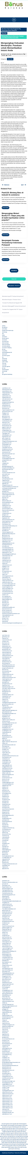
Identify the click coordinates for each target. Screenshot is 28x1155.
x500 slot (16, 1133)
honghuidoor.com (6, 690)
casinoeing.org (5, 837)
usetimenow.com (6, 715)
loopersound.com (6, 428)
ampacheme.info (6, 804)
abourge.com (5, 497)
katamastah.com (6, 1028)
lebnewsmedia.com (7, 450)
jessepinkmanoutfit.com (8, 921)
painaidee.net (5, 960)
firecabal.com (5, 530)
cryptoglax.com (6, 433)
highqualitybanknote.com (8, 543)
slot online (4, 328)
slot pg (20, 1130)
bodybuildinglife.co (6, 1007)
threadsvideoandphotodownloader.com (11, 901)
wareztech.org (5, 918)
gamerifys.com (5, 636)
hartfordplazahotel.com (8, 856)
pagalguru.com (5, 566)
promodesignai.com (7, 597)
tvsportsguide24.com (7, 991)
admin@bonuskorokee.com (17, 54)
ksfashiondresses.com (7, 1017)
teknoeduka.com (6, 577)
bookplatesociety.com (7, 449)
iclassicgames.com (7, 941)
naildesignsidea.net (6, 489)
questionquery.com (6, 769)
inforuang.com (5, 746)
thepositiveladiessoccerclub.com (10, 486)
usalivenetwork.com (7, 904)
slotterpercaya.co (6, 1073)
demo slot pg (5, 343)
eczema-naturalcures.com (8, 472)
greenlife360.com (6, 649)
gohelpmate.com (6, 718)
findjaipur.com (5, 413)
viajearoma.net (5, 480)
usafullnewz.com (6, 388)
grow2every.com (6, 536)
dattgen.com (5, 514)
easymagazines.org (7, 1048)
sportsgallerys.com (6, 977)
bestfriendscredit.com (7, 469)
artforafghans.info (6, 793)
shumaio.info (5, 824)
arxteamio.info (5, 1035)
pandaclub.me (5, 851)
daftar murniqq (15, 1136)
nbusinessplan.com (7, 647)
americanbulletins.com (7, 502)
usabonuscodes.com (7, 582)
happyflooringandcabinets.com (9, 1006)
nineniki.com (5, 693)
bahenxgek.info (5, 898)
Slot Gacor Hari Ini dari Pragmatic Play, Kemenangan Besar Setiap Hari (11, 29)
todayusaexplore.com (7, 392)
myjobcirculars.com (7, 676)
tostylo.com (5, 934)
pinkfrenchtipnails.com (7, 974)
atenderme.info (6, 810)
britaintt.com (5, 618)
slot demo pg (5, 341)
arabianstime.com (6, 505)
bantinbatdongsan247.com (8, 894)
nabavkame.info (6, 859)
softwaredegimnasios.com (8, 585)
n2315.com (5, 733)
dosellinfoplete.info (6, 818)
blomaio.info (5, 816)
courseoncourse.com (7, 893)
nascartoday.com (6, 561)
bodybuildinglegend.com (8, 771)
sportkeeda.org (5, 1042)
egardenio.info (5, 1034)
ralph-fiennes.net (6, 740)
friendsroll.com (5, 455)
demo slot (4, 354)
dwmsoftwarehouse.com (8, 519)
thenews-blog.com (6, 579)
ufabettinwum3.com (7, 1098)
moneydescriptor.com (7, 957)
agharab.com (5, 483)
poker (3, 335)
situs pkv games (6, 366)
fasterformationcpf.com (8, 926)
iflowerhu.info (5, 862)
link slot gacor (5, 338)
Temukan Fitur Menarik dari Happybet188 (12, 302)
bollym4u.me (5, 848)
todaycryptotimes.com (7, 580)
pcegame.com (5, 568)
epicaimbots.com (6, 522)
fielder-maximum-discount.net (9, 741)
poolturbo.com (5, 790)
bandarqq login (10, 1141)
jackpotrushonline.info (7, 905)
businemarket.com (6, 954)
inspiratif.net (5, 638)
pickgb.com (5, 1013)
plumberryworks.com (7, 1064)
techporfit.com (5, 644)
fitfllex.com (5, 743)
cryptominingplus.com (7, 948)
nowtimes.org (5, 835)
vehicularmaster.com (7, 399)
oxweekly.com (5, 754)
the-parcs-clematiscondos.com (10, 882)
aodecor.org (5, 832)
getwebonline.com (6, 735)
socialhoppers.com (6, 730)
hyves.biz (4, 842)
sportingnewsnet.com (7, 968)
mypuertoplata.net (6, 654)
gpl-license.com (6, 535)
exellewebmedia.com (7, 912)
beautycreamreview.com (8, 510)
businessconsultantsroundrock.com (11, 613)
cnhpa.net (4, 1020)
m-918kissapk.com (6, 857)
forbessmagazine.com (7, 532)
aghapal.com (5, 475)
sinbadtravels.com (6, 915)
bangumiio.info (5, 812)
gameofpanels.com (7, 712)
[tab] (14, 20)
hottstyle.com (5, 546)
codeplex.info (5, 463)
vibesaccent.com (6, 400)
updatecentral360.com (7, 1026)
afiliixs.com (5, 499)
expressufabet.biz (6, 652)
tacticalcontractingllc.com (8, 1081)
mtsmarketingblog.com (8, 784)
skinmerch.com (6, 422)
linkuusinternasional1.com (8, 453)
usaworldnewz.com (7, 391)
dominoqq (4, 332)
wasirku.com (5, 787)
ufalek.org (4, 1002)
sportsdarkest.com (6, 962)
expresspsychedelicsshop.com (9, 525)
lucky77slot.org (5, 996)
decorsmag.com (6, 663)
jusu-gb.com (5, 883)
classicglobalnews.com (7, 615)
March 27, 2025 (6, 54)
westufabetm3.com (7, 1111)
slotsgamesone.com (7, 683)
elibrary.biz (4, 471)
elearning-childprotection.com (9, 722)
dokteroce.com (5, 776)
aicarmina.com (5, 408)
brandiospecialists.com (7, 694)
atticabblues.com (6, 507)
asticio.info (5, 1032)
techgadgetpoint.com (7, 990)
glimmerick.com (6, 416)
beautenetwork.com (7, 608)
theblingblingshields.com (8, 973)
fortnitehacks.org (6, 829)
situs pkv (4, 365)
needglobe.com (6, 1057)
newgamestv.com (6, 976)
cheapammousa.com (7, 485)
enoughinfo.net (5, 843)
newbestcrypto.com (7, 938)
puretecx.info (5, 798)
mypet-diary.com (6, 752)
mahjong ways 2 (10, 1134)
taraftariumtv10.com (7, 768)
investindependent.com (8, 551)
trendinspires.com (6, 762)
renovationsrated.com (7, 591)
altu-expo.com (5, 477)
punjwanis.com (5, 880)
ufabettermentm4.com (7, 1093)
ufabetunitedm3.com (7, 1100)
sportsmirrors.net (6, 979)
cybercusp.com (6, 616)
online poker (6, 1139)
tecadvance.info (6, 799)
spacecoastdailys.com (7, 588)
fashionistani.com (6, 527)
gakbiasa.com (5, 860)
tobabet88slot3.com (7, 1084)
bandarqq (4, 360)
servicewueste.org (6, 671)
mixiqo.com (5, 1056)
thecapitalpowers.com (7, 1082)
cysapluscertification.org (8, 827)
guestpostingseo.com (7, 888)
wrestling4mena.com (7, 724)
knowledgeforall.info (7, 726)
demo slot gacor (6, 344)
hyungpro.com (5, 966)
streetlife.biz (5, 840)
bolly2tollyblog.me (6, 849)
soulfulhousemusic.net (7, 1078)
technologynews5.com (7, 576)
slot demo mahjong (6, 347)
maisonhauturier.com (7, 555)
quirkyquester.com (6, 1068)
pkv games (4, 327)
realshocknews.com (7, 1012)
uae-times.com (6, 635)
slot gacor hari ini (23, 1128)
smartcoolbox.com (6, 1074)
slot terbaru (22, 1126)
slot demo (4, 336)
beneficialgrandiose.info (8, 815)
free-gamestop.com (7, 913)
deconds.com (5, 619)
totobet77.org (5, 1089)
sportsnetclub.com (6, 937)
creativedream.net (6, 732)
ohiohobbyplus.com (6, 435)
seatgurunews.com (7, 460)
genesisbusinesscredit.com (9, 744)
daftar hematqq (24, 1136)
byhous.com (5, 854)
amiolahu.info (5, 802)
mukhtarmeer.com (6, 560)
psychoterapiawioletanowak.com (10, 1065)
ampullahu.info (5, 805)
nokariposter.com (6, 708)
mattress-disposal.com (8, 1004)
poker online (5, 361)
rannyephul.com (6, 763)
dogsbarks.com (6, 518)
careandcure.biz (6, 1045)
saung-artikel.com (6, 943)
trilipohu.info (5, 867)
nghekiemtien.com (6, 785)
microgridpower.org (6, 1054)
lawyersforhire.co (6, 952)
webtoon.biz (5, 963)
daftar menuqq (7, 1136)
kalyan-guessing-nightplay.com (9, 710)
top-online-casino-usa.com (8, 688)
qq (2, 357)
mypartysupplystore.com (8, 410)
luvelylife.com (5, 749)
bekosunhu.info (6, 813)
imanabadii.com (6, 865)
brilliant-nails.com (6, 773)
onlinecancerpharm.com (8, 1001)
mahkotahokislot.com (7, 999)
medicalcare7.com (6, 696)
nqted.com (4, 563)
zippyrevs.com (5, 672)
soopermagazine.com (7, 587)
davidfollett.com (6, 417)
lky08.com (4, 738)
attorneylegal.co (6, 987)
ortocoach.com (6, 1059)
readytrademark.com (7, 590)
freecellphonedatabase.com (9, 908)
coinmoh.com (5, 511)
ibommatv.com (5, 643)
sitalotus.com (5, 1021)
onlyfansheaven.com (7, 737)
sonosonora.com (6, 452)
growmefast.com (6, 998)
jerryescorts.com (6, 985)
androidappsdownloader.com (9, 713)
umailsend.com (6, 923)
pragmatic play (10, 1131)
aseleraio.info (5, 1031)
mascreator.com (6, 557)
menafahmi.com (6, 558)
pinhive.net (4, 845)
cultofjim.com (5, 414)
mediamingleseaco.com (8, 782)
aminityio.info (5, 801)
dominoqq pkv (5, 369)
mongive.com (5, 701)
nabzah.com (5, 699)
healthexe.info (5, 796)
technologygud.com (7, 1010)
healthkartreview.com (7, 540)
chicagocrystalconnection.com (9, 863)
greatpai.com (5, 491)
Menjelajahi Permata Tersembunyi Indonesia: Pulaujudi (12, 242)
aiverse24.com (5, 604)
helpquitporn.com (6, 541)
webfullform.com (6, 660)
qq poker (3, 1137)
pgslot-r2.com (5, 569)
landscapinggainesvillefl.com (9, 554)
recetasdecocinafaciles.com (9, 488)
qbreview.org (5, 669)
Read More (5, 208)
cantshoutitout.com (7, 650)
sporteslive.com (6, 971)
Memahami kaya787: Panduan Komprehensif (13, 296)
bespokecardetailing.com (8, 468)
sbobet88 (2, 1128)
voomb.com (5, 988)
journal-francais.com (7, 777)
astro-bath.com (6, 474)
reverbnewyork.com (7, 421)
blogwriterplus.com (6, 887)
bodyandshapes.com (7, 612)
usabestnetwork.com (7, 919)
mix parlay (4, 350)
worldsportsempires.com (8, 1024)
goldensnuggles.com (7, 927)
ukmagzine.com (6, 916)
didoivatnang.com (6, 516)
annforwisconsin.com (7, 411)
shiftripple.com (5, 1071)
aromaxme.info (5, 807)
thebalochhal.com (6, 397)
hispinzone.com (6, 685)
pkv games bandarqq (7, 374)
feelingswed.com (6, 529)
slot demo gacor (6, 355)
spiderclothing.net (6, 457)
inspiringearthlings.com (7, 549)
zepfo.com (4, 574)
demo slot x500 (23, 1133)
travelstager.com (6, 760)
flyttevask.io (5, 852)
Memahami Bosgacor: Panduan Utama (11, 299)
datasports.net (5, 981)
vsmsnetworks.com (7, 639)
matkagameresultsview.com (9, 702)
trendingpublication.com (8, 1090)
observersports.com (7, 946)
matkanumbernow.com (7, 674)
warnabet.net (5, 846)
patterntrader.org (6, 1018)
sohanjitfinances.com (7, 1076)
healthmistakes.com (7, 1015)
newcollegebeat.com (7, 419)
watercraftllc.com (6, 496)
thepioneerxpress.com (7, 655)
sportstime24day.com (7, 970)
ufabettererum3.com (7, 1092)
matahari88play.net (6, 955)
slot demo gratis (6, 346)
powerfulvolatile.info (7, 821)
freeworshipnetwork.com (8, 494)
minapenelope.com (6, 430)
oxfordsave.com (6, 940)
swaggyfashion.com (7, 766)
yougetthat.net (5, 935)
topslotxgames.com (7, 679)
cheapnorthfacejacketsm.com (9, 441)
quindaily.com (5, 601)
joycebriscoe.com (6, 406)
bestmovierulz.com (6, 425)
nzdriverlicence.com (7, 565)
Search (14, 270)
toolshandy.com (6, 759)
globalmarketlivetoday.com (8, 533)
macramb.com (5, 751)
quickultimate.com (6, 1067)
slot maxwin (17, 1131)
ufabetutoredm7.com (7, 1106)
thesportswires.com (7, 965)
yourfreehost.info (6, 439)
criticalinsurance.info (7, 707)
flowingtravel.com (6, 691)
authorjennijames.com (7, 478)
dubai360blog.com (6, 995)
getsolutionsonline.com (8, 704)
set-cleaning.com (6, 596)
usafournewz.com (6, 395)
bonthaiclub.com (6, 446)
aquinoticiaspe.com (7, 949)
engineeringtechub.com (8, 984)
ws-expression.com (7, 571)
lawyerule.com (5, 780)
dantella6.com (5, 682)
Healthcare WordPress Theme (10, 1153)
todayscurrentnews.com (8, 1085)
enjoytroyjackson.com (7, 521)
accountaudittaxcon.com (8, 1038)
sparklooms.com (6, 1079)
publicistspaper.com (7, 599)
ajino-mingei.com (6, 438)
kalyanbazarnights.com (7, 686)
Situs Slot (4, 33)
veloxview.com (5, 1109)
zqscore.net (5, 1029)
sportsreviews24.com (7, 993)
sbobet (9, 1147)
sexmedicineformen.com (8, 1070)
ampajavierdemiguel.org (8, 402)
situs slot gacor (8, 1126)
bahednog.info (5, 896)
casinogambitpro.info (7, 890)
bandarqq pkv (16, 1126)
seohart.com (5, 594)
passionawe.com (6, 1060)
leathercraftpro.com (7, 1053)
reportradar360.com (7, 765)
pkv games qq (18, 1141)
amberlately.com (6, 405)
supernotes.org (6, 1023)
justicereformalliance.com (8, 431)
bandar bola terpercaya (7, 330)
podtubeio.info (5, 820)
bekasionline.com (6, 646)
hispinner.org (5, 705)
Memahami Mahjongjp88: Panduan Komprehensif (14, 306)
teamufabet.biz (6, 658)
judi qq (3, 325)
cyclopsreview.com (6, 513)
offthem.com (5, 641)
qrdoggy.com (5, 1009)
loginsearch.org (6, 831)
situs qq (4, 363)
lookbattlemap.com (7, 929)
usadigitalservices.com (7, 729)
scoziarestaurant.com (7, 593)
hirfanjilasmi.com (6, 1049)
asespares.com (6, 504)
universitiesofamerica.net (8, 666)
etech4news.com (6, 524)
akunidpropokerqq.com (7, 466)
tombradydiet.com (6, 444)
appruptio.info (5, 868)
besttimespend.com (7, 1043)
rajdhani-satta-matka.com (8, 719)
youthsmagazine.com (7, 959)
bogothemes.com (6, 436)
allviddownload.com (7, 661)
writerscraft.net (6, 721)
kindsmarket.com (6, 748)
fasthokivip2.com (6, 945)
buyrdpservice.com (6, 930)
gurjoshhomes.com (6, 442)
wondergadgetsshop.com (8, 458)
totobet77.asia (5, 1087)
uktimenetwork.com (7, 389)
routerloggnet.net (6, 680)
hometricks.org (5, 1051)
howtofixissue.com (6, 657)
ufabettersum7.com (7, 1095)
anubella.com (5, 605)
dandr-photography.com (8, 774)
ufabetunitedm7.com (7, 1101)
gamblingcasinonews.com (8, 665)
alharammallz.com (6, 500)
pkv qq (3, 349)
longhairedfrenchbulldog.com (9, 951)
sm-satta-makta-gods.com (8, 583)
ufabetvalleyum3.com (7, 1107)
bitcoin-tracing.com (7, 610)
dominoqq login (20, 1142)
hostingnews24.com (7, 544)
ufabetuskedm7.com (7, 1103)
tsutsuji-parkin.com (7, 482)
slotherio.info (5, 826)
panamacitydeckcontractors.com (10, 755)
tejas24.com (5, 788)
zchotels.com (5, 572)
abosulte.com (5, 602)
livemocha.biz (5, 838)
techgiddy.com (5, 902)
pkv (3, 333)
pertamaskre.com (6, 899)
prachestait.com (6, 791)
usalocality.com (6, 394)
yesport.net (5, 932)
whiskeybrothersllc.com (8, 1112)
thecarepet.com (6, 885)
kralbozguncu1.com (7, 552)
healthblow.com (6, 716)
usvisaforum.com (6, 424)
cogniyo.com (5, 1046)
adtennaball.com (6, 697)
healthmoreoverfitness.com (9, 677)
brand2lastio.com (6, 727)
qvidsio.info (5, 823)
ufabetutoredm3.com (7, 1104)
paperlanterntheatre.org (8, 493)
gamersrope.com (6, 910)
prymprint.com (5, 1040)
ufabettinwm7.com (6, 1096)
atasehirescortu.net (7, 982)
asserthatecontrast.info (8, 809)
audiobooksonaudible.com (8, 607)
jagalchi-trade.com (6, 427)
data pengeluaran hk (7, 352)
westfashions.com (6, 757)
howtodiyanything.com (7, 547)
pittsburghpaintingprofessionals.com (11, 1062)
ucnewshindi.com (6, 907)
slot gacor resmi (15, 1128)
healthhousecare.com (7, 538)
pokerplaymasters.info (7, 891)
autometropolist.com (7, 508)
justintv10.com (5, 779)
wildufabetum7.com (7, 1114)
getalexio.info (5, 1037)
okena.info (4, 464)
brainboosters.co (6, 403)
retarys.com (5, 924)
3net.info (4, 461)
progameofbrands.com (7, 668)
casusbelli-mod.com (7, 447)
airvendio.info (5, 795)
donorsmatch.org (6, 834)
